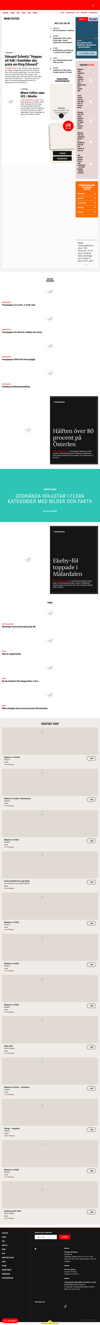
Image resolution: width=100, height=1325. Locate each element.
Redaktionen (6, 1268)
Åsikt (23, 13)
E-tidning (62, 153)
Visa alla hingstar (50, 509)
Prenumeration (93, 12)
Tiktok (65, 1304)
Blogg (62, 12)
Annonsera (6, 1272)
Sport (13, 13)
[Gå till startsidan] (16, 5)
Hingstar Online (70, 12)
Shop (77, 12)
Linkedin (58, 1304)
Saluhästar (84, 12)
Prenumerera (62, 158)
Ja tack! (65, 1235)
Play (29, 13)
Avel (18, 13)
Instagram (42, 1304)
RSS (50, 1304)
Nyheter (5, 13)
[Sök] (86, 5)
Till (86, 52)
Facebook (36, 1304)
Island (35, 13)
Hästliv (5, 1244)
